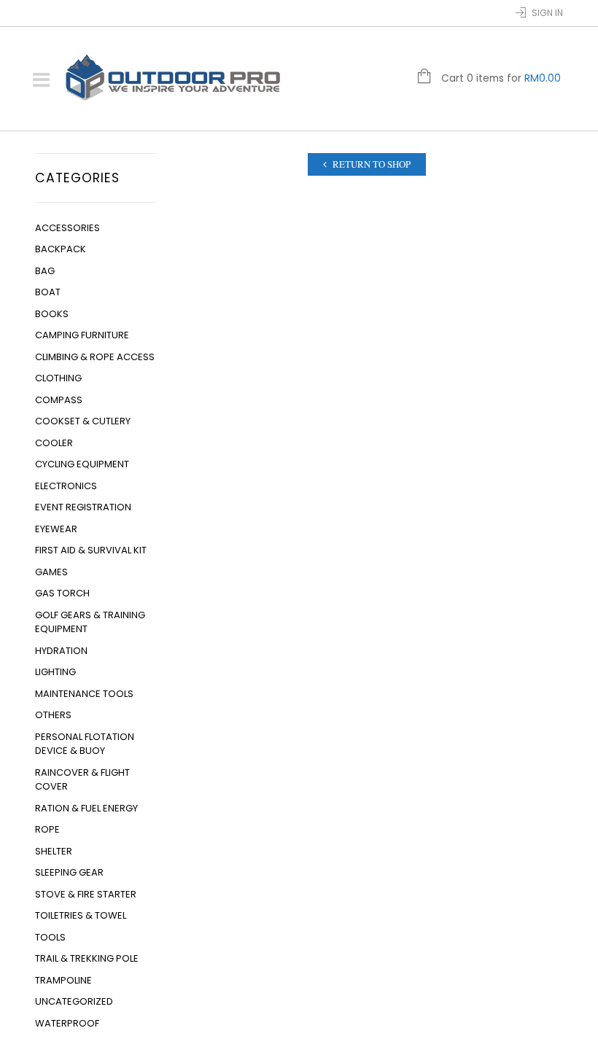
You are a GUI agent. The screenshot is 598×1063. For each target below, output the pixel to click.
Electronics (66, 486)
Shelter (53, 851)
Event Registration (83, 507)
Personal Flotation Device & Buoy (84, 744)
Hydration (61, 651)
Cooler (54, 443)
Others (53, 715)
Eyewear (56, 529)
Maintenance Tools (84, 694)
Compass (58, 400)
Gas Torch (62, 593)
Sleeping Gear (69, 872)
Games (51, 572)
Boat (48, 292)
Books (52, 314)
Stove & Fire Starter (85, 894)
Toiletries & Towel (80, 915)
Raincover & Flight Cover (82, 780)
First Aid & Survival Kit (91, 550)
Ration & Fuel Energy (86, 808)
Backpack (60, 249)
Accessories (67, 228)
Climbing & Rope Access (95, 357)
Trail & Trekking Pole (87, 958)
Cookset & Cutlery (83, 421)
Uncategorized (74, 1001)
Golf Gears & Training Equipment (90, 622)
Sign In (547, 13)
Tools (50, 937)
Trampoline (63, 980)
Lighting (55, 672)
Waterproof (67, 1023)
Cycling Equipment (82, 464)
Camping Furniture (82, 335)
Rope (47, 829)
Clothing (58, 378)
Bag (45, 271)
